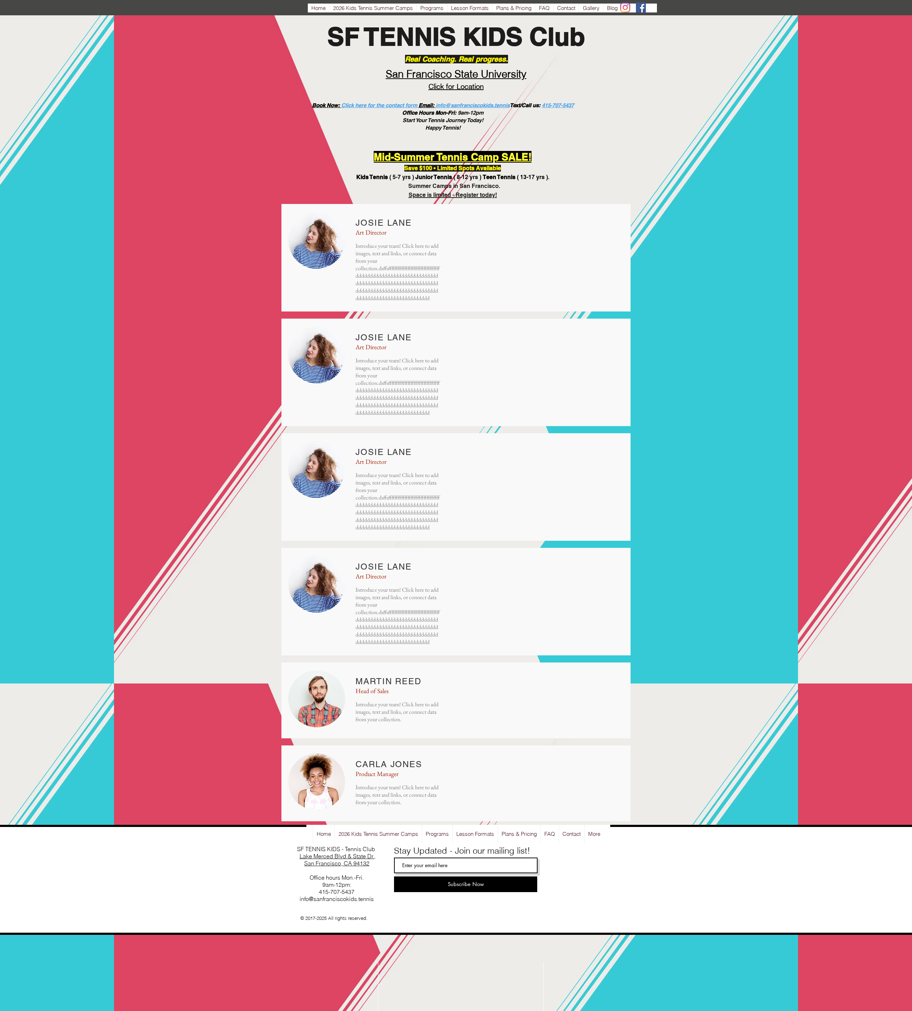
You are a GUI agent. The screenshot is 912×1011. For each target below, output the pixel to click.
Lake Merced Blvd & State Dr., (337, 856)
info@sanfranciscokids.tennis (473, 105)
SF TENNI (383, 36)
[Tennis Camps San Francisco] (641, 7)
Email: (427, 105)
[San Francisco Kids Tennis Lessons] (625, 7)
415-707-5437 (558, 105)
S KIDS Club (512, 36)
